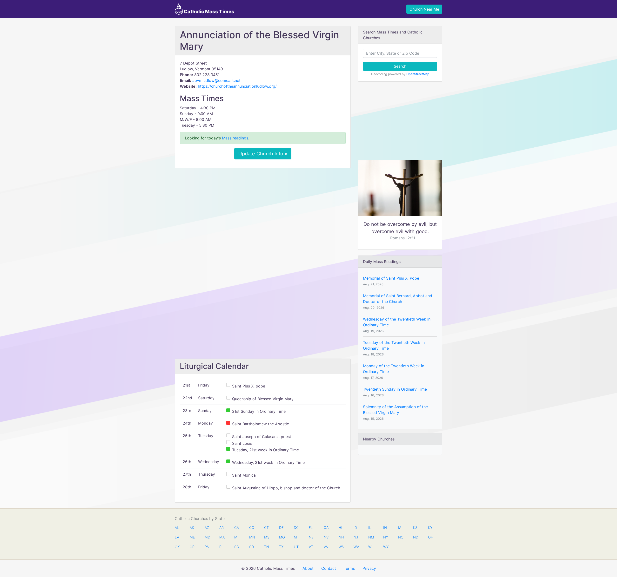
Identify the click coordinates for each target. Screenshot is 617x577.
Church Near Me (424, 9)
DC (296, 527)
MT (296, 537)
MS (266, 537)
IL (369, 527)
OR (192, 547)
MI (236, 537)
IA (399, 527)
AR (221, 527)
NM (370, 537)
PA (207, 547)
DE (281, 527)
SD (251, 547)
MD (207, 537)
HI (340, 527)
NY (385, 537)
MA (221, 537)
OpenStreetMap (417, 74)
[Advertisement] (263, 208)
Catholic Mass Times (208, 11)
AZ (207, 527)
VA (326, 547)
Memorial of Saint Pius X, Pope (391, 278)
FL (311, 527)
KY (430, 527)
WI (370, 547)
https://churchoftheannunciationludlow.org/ (237, 86)
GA (326, 527)
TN (266, 547)
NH (341, 537)
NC (400, 537)
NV (326, 537)
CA (236, 527)
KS (415, 527)
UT (296, 547)
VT (311, 547)
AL (177, 527)
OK (177, 547)
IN (385, 527)
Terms (349, 568)
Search (400, 66)
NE (311, 537)
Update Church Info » (262, 154)
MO (281, 537)
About (308, 568)
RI (220, 547)
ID (355, 527)
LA (177, 537)
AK (192, 527)
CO (251, 527)
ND (415, 537)
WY (385, 547)
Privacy (369, 568)
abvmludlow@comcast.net (216, 80)
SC (236, 547)
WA (341, 547)
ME (192, 537)
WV (356, 547)
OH (430, 537)
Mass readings (235, 138)
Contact (328, 568)
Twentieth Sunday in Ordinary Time (395, 389)
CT (266, 527)
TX (281, 547)
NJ (356, 537)
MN (251, 537)
